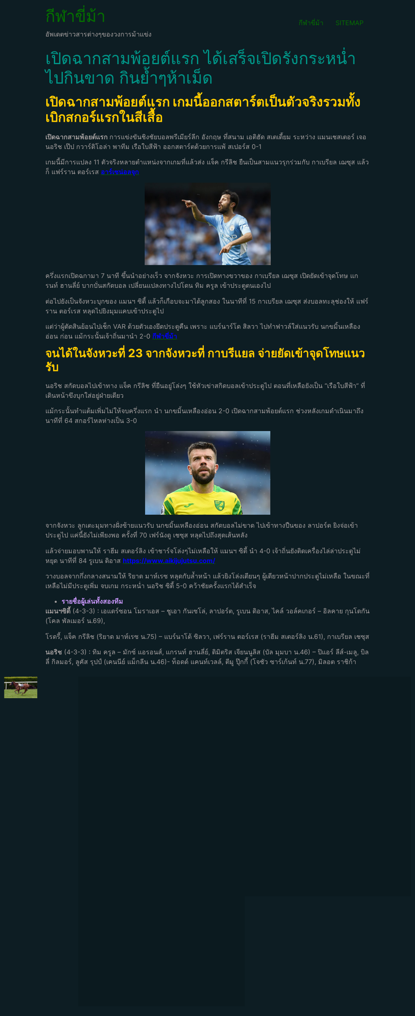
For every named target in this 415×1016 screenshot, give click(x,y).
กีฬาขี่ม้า (75, 16)
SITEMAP (350, 23)
